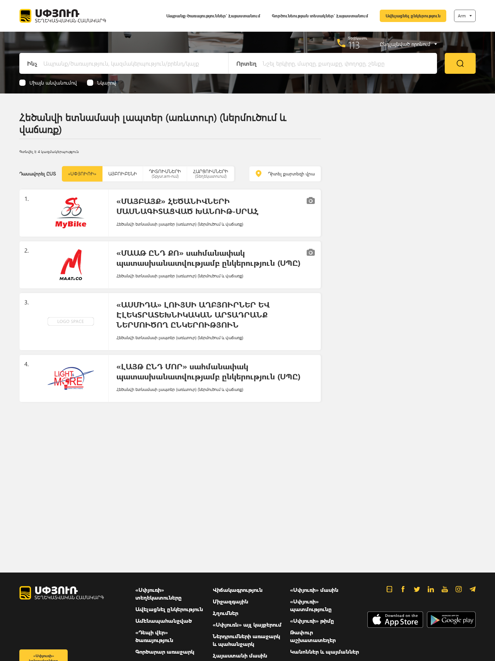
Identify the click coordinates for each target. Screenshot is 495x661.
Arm (462, 15)
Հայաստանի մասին (240, 655)
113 (354, 45)
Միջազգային (230, 601)
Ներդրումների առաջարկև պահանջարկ (246, 639)
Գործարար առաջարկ (164, 651)
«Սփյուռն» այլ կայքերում (247, 624)
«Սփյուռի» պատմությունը (311, 605)
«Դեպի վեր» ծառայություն (154, 636)
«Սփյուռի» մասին (314, 589)
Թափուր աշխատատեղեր (313, 636)
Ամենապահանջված (163, 620)
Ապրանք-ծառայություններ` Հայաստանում (213, 15)
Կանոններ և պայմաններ (324, 651)
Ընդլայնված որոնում (405, 44)
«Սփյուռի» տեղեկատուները (158, 593)
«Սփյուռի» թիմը (312, 620)
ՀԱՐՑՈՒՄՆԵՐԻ (210, 173)
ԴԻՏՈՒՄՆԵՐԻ (165, 173)
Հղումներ (225, 613)
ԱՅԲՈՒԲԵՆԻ (122, 174)
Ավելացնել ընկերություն (413, 15)
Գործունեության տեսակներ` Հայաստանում (320, 15)
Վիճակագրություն (238, 589)
